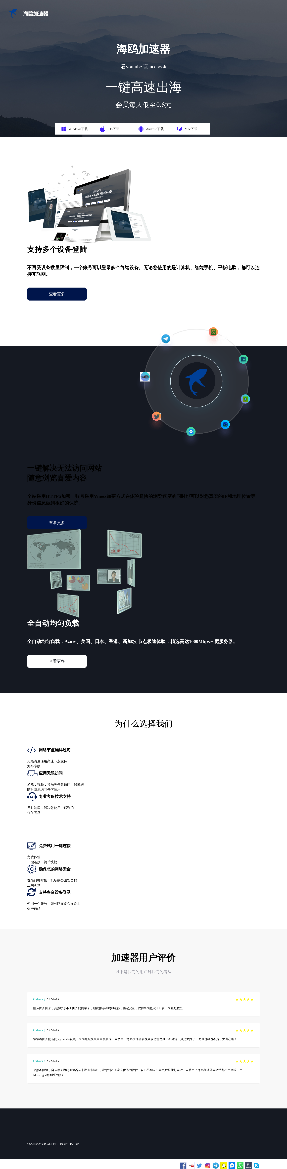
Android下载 (155, 129)
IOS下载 (113, 129)
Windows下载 (78, 129)
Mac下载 (191, 129)
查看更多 (57, 294)
